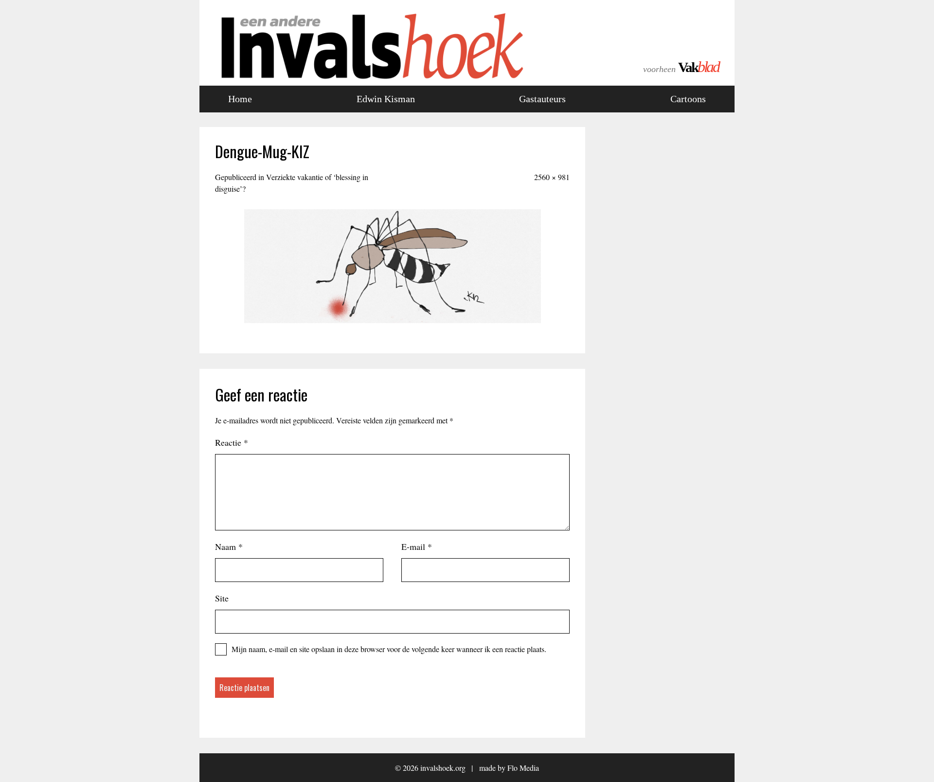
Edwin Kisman (386, 98)
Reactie (231, 442)
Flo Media (523, 768)
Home (240, 98)
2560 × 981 (552, 177)
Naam (229, 546)
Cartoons (688, 98)
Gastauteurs (542, 98)
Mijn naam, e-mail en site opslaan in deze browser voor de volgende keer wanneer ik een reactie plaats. (389, 649)
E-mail (416, 546)
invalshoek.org (443, 768)
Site (222, 598)
